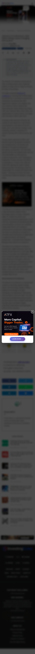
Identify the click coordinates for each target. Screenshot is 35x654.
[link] (17, 324)
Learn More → (17, 339)
